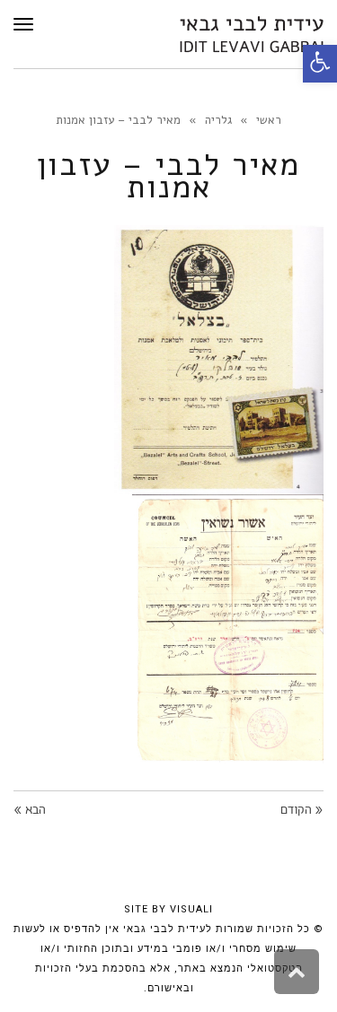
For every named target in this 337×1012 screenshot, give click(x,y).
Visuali (191, 909)
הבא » (29, 811)
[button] (320, 64)
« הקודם (302, 811)
